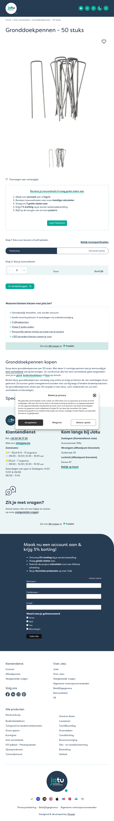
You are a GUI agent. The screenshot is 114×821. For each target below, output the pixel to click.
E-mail (30, 603)
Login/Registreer (57, 223)
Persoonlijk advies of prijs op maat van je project (38, 331)
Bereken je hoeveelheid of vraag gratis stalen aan (57, 191)
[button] (94, 395)
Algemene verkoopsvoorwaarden (71, 683)
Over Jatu (58, 673)
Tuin (31, 625)
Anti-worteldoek (22, 20)
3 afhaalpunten (20, 322)
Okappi (71, 814)
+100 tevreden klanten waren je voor (32, 336)
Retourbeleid (60, 692)
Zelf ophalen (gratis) (97, 251)
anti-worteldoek (14, 371)
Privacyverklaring (26, 807)
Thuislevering (14, 251)
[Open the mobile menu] (106, 8)
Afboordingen (34, 629)
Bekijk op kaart (70, 466)
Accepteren (31, 422)
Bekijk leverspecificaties (94, 242)
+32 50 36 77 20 (19, 438)
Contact (10, 669)
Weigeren (57, 422)
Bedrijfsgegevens (62, 688)
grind (19, 375)
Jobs (56, 669)
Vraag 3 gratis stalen (23, 327)
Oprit (31, 621)
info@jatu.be (23, 443)
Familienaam (32, 592)
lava (47, 375)
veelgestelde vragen (26, 512)
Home (9, 20)
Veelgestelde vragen (17, 678)
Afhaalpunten (13, 673)
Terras (31, 618)
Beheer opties (83, 422)
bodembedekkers (32, 375)
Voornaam (31, 581)
